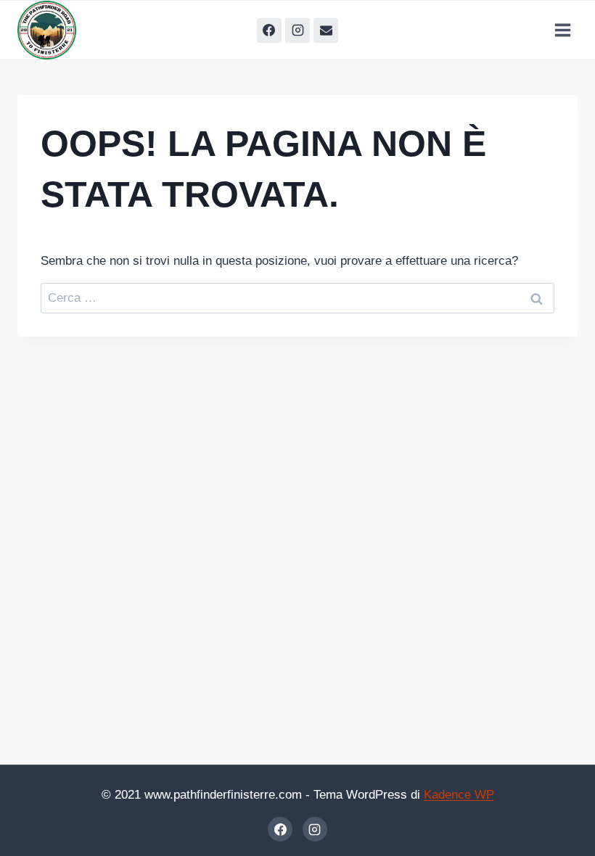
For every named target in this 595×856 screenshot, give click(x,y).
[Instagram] (297, 30)
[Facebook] (269, 30)
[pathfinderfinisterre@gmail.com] (325, 30)
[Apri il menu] (562, 30)
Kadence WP (459, 795)
